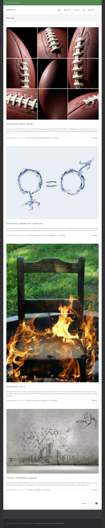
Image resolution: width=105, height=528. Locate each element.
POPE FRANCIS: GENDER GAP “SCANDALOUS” (24, 223)
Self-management (45, 138)
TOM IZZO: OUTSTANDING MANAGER (21, 478)
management (36, 138)
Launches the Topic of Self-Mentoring (53, 523)
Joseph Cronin (12, 138)
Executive (28, 138)
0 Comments (55, 138)
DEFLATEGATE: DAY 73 (15, 387)
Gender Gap (45, 235)
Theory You (39, 523)
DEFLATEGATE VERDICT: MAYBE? (20, 124)
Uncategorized (45, 400)
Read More (95, 138)
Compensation (31, 235)
